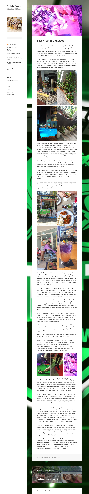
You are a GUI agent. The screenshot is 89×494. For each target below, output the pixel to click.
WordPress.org (10, 94)
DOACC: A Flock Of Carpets (13, 53)
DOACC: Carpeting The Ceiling (14, 58)
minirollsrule (48, 457)
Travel (59, 457)
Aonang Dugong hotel (61, 59)
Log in (8, 89)
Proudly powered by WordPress (44, 490)
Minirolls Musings (14, 6)
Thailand (55, 457)
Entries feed (10, 92)
